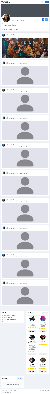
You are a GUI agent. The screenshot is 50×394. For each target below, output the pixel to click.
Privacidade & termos (6, 392)
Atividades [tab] (4, 29)
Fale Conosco (13, 390)
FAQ (7, 390)
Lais (7, 34)
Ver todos (45, 313)
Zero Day (32, 364)
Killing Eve (42, 341)
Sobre (3, 390)
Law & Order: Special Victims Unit (32, 343)
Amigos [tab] (16, 29)
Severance (32, 323)
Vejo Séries (46, 390)
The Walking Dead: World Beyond (43, 324)
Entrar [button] (47, 1)
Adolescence (43, 364)
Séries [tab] (10, 29)
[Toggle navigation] (42, 2)
